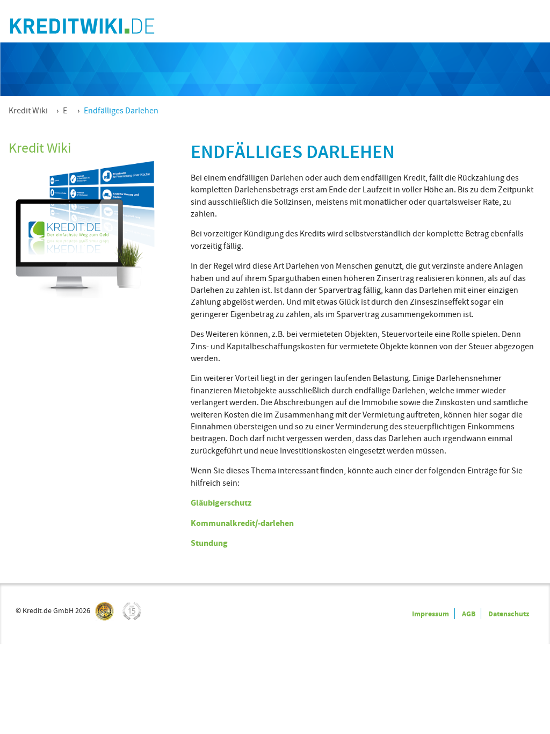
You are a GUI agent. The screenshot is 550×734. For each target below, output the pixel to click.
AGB (468, 613)
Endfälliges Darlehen (121, 110)
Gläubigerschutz (221, 502)
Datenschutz (508, 613)
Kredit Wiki (28, 110)
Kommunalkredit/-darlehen (242, 523)
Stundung (209, 543)
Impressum (430, 613)
